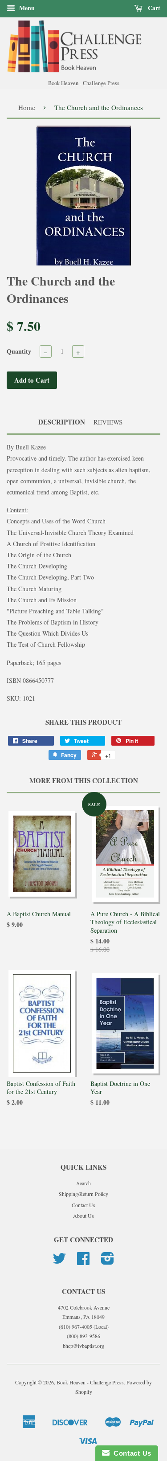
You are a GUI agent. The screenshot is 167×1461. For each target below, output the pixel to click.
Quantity (19, 351)
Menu (26, 7)
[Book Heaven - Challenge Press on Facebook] (83, 1261)
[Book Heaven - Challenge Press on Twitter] (59, 1261)
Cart (153, 7)
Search (84, 1183)
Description (61, 422)
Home (26, 107)
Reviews (108, 421)
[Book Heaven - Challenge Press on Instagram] (107, 1261)
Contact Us (83, 1204)
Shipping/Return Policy (83, 1193)
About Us (83, 1215)
